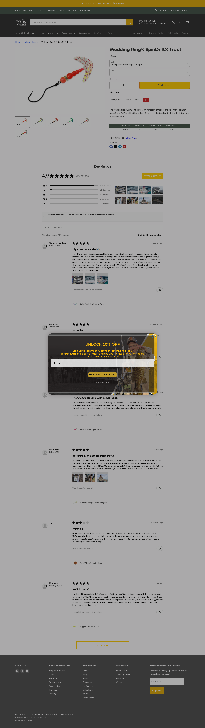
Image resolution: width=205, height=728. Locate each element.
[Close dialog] (153, 336)
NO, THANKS (102, 383)
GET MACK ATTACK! (102, 374)
